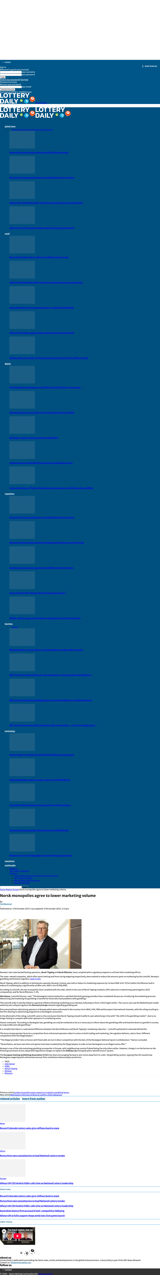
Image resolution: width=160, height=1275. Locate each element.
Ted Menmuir (6, 904)
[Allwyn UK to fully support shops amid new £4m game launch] (22, 223)
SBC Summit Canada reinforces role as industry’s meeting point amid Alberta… (51, 675)
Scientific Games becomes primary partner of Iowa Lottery (40, 805)
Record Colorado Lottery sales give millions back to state (39, 152)
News (2, 1123)
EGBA (7, 1066)
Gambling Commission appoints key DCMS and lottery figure (41, 568)
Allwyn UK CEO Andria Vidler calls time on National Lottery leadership (46, 203)
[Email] (29, 912)
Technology (10, 731)
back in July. (35, 979)
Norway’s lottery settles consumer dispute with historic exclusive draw (46, 542)
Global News (10, 126)
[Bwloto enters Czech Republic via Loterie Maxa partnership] (22, 851)
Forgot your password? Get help (14, 80)
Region (9, 889)
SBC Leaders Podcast (23, 878)
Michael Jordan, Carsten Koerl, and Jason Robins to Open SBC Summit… (46, 650)
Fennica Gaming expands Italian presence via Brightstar (39, 830)
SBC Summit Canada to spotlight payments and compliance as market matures (50, 700)
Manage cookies (45, 1274)
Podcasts (13, 873)
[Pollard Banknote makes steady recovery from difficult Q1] (22, 775)
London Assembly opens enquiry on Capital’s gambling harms (41, 1092)
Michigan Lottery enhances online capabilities (33, 438)
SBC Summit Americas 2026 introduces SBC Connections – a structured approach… (53, 725)
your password (28, 74)
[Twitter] (4, 912)
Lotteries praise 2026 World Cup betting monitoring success (41, 463)
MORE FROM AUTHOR (33, 1098)
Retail (7, 234)
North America (46, 130)
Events (15, 627)
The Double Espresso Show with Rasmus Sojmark (36, 876)
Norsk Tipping (11, 1068)
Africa (14, 130)
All (10, 130)
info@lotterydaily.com (21, 1262)
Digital (8, 364)
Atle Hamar (10, 1064)
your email (26, 87)
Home (3, 889)
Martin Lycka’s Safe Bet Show (27, 880)
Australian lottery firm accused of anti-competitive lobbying (41, 307)
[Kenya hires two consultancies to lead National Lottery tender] (22, 173)
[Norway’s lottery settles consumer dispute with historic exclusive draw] (22, 538)
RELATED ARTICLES (10, 1098)
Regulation (9, 494)
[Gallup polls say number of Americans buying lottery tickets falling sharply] (22, 353)
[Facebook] (21, 912)
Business (9, 624)
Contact (8, 62)
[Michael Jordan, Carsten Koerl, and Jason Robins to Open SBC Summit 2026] (22, 645)
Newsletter (10, 861)
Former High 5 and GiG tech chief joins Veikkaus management (41, 755)
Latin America (33, 130)
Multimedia (10, 865)
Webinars (13, 868)
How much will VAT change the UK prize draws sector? (37, 593)
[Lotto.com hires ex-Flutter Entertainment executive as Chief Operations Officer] (22, 483)
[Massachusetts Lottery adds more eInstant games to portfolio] (22, 408)
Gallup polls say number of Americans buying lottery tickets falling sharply (48, 358)
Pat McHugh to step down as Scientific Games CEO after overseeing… (45, 387)
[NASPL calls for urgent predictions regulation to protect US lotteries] (22, 613)
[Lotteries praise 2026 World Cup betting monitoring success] (22, 458)
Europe (24, 130)
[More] (46, 912)
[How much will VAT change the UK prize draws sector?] (22, 588)
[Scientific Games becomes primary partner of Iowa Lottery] (22, 800)
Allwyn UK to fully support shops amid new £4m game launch (41, 228)
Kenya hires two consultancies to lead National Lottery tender (41, 177)
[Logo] (17, 117)
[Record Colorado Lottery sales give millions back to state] (22, 148)
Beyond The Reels (22, 883)
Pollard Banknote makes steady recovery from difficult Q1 (39, 780)
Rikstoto (9, 1073)
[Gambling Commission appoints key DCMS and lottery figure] (22, 563)
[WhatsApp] (37, 912)
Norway (8, 1071)
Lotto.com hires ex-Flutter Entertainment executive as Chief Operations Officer (51, 488)
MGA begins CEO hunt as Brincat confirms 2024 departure (36, 1095)
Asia (19, 130)
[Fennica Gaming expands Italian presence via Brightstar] (22, 825)
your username (28, 72)
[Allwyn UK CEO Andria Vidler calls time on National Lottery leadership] (22, 198)
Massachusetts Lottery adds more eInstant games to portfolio (41, 412)
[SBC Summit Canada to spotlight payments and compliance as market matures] (22, 695)
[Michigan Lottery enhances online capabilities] (22, 433)
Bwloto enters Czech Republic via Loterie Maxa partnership (40, 855)
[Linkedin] (12, 912)
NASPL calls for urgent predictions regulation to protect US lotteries (45, 618)
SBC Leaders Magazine (19, 871)
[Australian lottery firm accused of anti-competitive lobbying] (22, 303)
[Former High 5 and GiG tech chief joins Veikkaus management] (22, 750)
